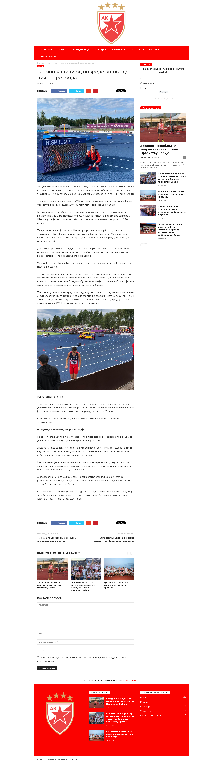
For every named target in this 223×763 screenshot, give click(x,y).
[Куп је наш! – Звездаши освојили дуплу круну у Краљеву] (119, 569)
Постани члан (48, 56)
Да (144, 79)
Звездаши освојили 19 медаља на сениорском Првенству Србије (49, 585)
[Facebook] (40, 743)
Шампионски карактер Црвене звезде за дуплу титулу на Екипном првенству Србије (83, 586)
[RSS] (58, 743)
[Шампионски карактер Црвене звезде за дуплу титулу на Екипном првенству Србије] (86, 569)
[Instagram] (46, 743)
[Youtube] (64, 743)
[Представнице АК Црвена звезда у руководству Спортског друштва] (148, 210)
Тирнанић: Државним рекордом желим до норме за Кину (56, 539)
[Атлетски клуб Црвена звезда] (111, 23)
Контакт (154, 49)
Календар (100, 49)
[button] (184, 53)
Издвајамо (145, 702)
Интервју (145, 706)
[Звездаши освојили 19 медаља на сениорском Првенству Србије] (52, 569)
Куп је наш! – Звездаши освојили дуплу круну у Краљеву (116, 585)
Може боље (149, 83)
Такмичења (117, 49)
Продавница (81, 49)
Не (144, 88)
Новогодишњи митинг (151, 715)
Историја (138, 49)
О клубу (61, 49)
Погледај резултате (163, 98)
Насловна (46, 49)
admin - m (145, 157)
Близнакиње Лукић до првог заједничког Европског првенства (114, 539)
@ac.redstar (132, 680)
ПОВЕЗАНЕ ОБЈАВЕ (49, 553)
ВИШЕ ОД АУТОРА (71, 553)
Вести (40, 66)
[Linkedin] (52, 743)
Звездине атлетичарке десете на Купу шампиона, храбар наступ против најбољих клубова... (171, 229)
